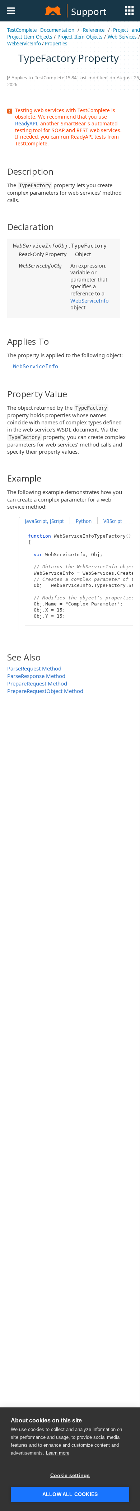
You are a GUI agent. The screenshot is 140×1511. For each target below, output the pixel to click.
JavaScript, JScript (44, 521)
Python (84, 521)
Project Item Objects (79, 37)
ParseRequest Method (34, 668)
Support (88, 11)
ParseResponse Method (36, 675)
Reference (93, 30)
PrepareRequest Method (37, 683)
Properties (56, 43)
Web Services (122, 37)
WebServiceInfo (24, 43)
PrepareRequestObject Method (45, 690)
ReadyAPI (26, 123)
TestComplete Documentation (40, 30)
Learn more (57, 1453)
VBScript (112, 521)
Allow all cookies (70, 1494)
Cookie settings (70, 1475)
